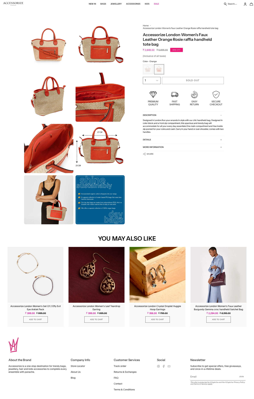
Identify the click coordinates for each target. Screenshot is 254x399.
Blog (73, 378)
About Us (76, 372)
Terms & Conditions (124, 389)
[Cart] (249, 4)
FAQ (116, 378)
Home (146, 25)
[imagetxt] (13, 4)
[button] (92, 4)
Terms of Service (200, 384)
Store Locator (78, 366)
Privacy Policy (239, 382)
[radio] (148, 69)
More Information (153, 147)
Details (147, 140)
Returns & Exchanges (125, 372)
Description (149, 115)
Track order (120, 366)
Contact (118, 384)
